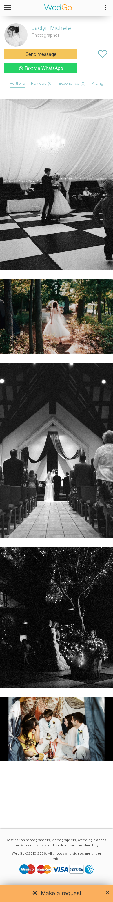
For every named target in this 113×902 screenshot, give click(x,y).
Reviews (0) (42, 83)
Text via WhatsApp (44, 69)
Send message (41, 55)
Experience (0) (72, 83)
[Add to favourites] (102, 54)
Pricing (97, 83)
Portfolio (17, 83)
